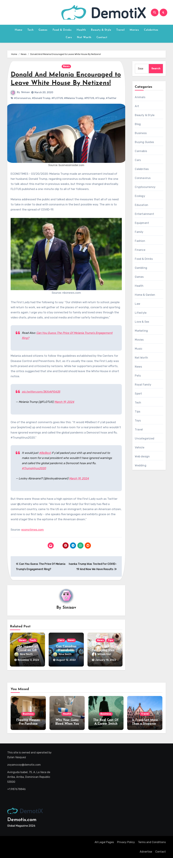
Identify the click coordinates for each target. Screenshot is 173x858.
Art (137, 106)
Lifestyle (140, 312)
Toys (138, 420)
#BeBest (45, 453)
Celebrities (151, 30)
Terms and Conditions (152, 842)
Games (43, 30)
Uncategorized (144, 438)
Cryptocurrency (145, 187)
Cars (69, 37)
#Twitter (111, 98)
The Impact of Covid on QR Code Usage (27, 650)
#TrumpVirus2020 (34, 468)
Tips (110, 640)
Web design (142, 456)
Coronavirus (143, 178)
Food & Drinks (62, 30)
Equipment (142, 223)
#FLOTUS (57, 98)
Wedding (140, 465)
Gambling (141, 267)
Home (18, 30)
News (66, 66)
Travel (120, 30)
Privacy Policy (126, 842)
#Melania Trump (73, 98)
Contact (101, 37)
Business (141, 133)
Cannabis (141, 151)
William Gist (104, 654)
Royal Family (143, 384)
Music (138, 348)
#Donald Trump (41, 98)
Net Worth (84, 37)
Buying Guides (144, 142)
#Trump (100, 98)
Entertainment (144, 214)
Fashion (140, 241)
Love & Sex (142, 321)
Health (81, 30)
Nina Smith (26, 654)
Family (139, 232)
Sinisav (25, 92)
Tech (30, 30)
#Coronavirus (22, 98)
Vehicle (139, 447)
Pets (138, 375)
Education (141, 205)
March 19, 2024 (64, 401)
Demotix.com (21, 819)
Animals (140, 97)
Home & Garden (145, 294)
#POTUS (89, 98)
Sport (138, 393)
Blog (138, 124)
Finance (140, 249)
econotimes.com (32, 529)
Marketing (141, 330)
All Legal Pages (104, 842)
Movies (134, 30)
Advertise (146, 851)
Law (137, 303)
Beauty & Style (101, 30)
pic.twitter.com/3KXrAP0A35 (41, 391)
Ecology (140, 196)
